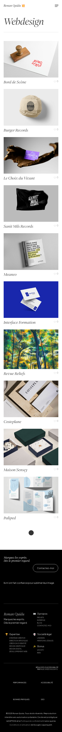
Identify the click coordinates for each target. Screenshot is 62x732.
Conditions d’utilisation (20, 725)
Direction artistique (18, 641)
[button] (56, 5)
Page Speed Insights (49, 669)
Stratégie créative (17, 638)
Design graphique (17, 646)
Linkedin (41, 638)
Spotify (40, 650)
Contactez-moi (44, 626)
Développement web (18, 651)
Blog (39, 623)
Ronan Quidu (14, 614)
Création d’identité (17, 643)
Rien (39, 653)
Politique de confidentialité (33, 721)
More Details (32, 105)
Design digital (15, 649)
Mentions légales (45, 641)
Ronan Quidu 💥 (14, 5)
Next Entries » (31, 532)
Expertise (41, 620)
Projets (40, 617)
